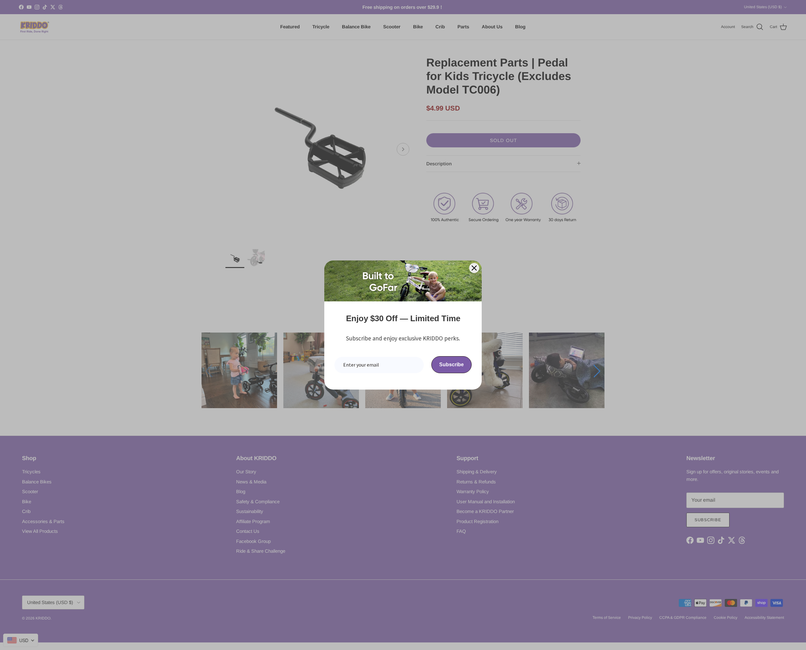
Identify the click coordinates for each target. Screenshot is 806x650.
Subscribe (451, 364)
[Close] (474, 268)
